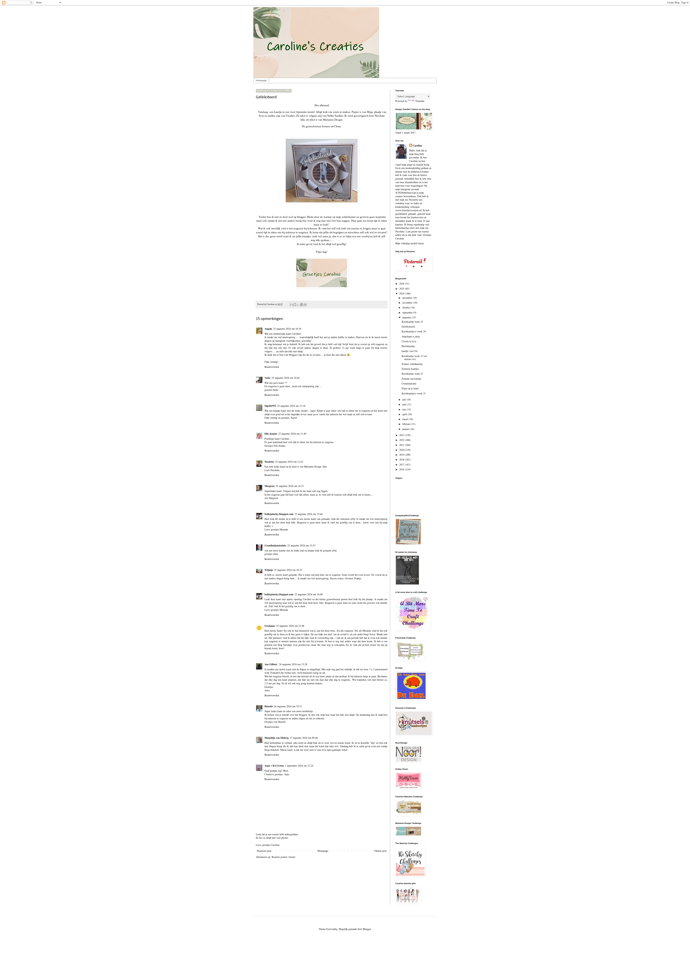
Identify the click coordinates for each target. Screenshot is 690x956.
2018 (402, 459)
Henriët (268, 706)
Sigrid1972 (270, 406)
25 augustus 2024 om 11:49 (292, 433)
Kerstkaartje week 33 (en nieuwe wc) (414, 357)
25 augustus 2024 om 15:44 (309, 514)
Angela (268, 329)
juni (404, 404)
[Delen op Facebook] (301, 304)
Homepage (261, 80)
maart (405, 419)
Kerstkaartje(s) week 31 (414, 393)
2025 (402, 288)
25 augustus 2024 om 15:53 (301, 545)
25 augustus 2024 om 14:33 (290, 486)
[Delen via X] (298, 304)
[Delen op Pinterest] (305, 304)
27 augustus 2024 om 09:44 (304, 737)
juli (404, 399)
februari (406, 424)
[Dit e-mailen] (291, 304)
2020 (402, 449)
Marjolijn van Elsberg (276, 738)
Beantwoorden (271, 366)
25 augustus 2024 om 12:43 (289, 461)
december (407, 297)
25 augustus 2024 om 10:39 (287, 328)
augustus (407, 317)
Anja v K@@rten (274, 765)
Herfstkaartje (408, 346)
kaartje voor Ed (409, 351)
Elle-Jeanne (270, 433)
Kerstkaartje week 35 (412, 321)
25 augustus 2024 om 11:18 (291, 405)
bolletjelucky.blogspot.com (278, 514)
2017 (402, 464)
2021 (402, 445)
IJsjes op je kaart (410, 388)
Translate (419, 101)
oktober (406, 307)
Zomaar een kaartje (411, 378)
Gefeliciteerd (408, 326)
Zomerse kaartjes (410, 368)
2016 (402, 469)
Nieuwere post (264, 850)
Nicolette (269, 462)
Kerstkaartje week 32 (412, 373)
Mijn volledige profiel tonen (409, 243)
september (407, 312)
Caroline (417, 145)
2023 (402, 435)
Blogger (367, 929)
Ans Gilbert (271, 664)
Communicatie (409, 383)
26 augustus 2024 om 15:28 (293, 664)
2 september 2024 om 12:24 (299, 765)
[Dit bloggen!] (295, 304)
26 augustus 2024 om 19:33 (288, 706)
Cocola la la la (409, 341)
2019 (402, 454)
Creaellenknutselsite (275, 545)
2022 (402, 440)
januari (406, 429)
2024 (402, 293)
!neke (267, 378)
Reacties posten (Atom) (283, 857)
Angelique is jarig (411, 336)
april (405, 414)
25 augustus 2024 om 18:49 (309, 594)
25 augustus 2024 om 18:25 (288, 570)
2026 (402, 283)
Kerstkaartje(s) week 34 (414, 331)
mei (404, 409)
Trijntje (268, 570)
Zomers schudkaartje (412, 364)
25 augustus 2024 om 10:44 (286, 377)
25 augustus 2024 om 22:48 (290, 625)
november (407, 302)
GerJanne (269, 626)
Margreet (269, 486)
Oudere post (380, 850)
